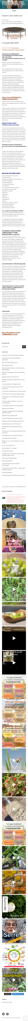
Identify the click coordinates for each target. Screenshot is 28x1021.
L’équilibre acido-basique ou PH (9, 415)
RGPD (3, 1017)
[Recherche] (24, 346)
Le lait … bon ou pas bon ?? (8, 445)
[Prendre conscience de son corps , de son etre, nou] (14, 638)
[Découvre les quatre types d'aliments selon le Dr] (14, 687)
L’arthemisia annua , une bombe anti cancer (12, 435)
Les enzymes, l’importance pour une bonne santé (13, 391)
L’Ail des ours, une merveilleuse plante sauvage (13, 394)
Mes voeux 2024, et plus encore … (10, 362)
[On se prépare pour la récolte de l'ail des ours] (14, 980)
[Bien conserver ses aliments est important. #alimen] (14, 809)
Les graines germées (7, 472)
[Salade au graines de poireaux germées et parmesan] (14, 785)
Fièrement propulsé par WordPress (13, 1017)
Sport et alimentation (7, 460)
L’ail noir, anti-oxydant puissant (9, 458)
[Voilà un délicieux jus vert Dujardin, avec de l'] (14, 858)
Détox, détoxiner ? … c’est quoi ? (9, 448)
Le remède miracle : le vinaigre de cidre (11, 384)
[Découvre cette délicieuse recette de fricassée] (14, 565)
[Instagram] (3, 1014)
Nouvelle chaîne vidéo (7, 451)
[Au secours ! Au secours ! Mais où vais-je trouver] (14, 955)
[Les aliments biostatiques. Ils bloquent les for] (14, 711)
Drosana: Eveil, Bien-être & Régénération (13, 3)
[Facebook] (7, 1014)
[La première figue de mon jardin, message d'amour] (14, 516)
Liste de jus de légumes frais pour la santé (12, 418)
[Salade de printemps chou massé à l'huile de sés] (14, 882)
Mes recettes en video (7, 365)
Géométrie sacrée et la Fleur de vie (10, 376)
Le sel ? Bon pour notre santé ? (9, 438)
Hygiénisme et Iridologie (8, 408)
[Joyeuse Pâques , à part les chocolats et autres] (14, 760)
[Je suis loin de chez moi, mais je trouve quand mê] (14, 663)
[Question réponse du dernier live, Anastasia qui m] (14, 540)
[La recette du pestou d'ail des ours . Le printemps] (14, 907)
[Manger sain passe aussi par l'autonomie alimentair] (14, 931)
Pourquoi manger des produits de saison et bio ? (13, 475)
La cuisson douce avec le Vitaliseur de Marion (13, 355)
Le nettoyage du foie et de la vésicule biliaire (12, 405)
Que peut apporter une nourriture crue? (11, 423)
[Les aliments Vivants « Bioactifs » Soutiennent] (14, 736)
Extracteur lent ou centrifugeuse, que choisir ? (13, 421)
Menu (14, 10)
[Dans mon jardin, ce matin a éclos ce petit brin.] (14, 589)
